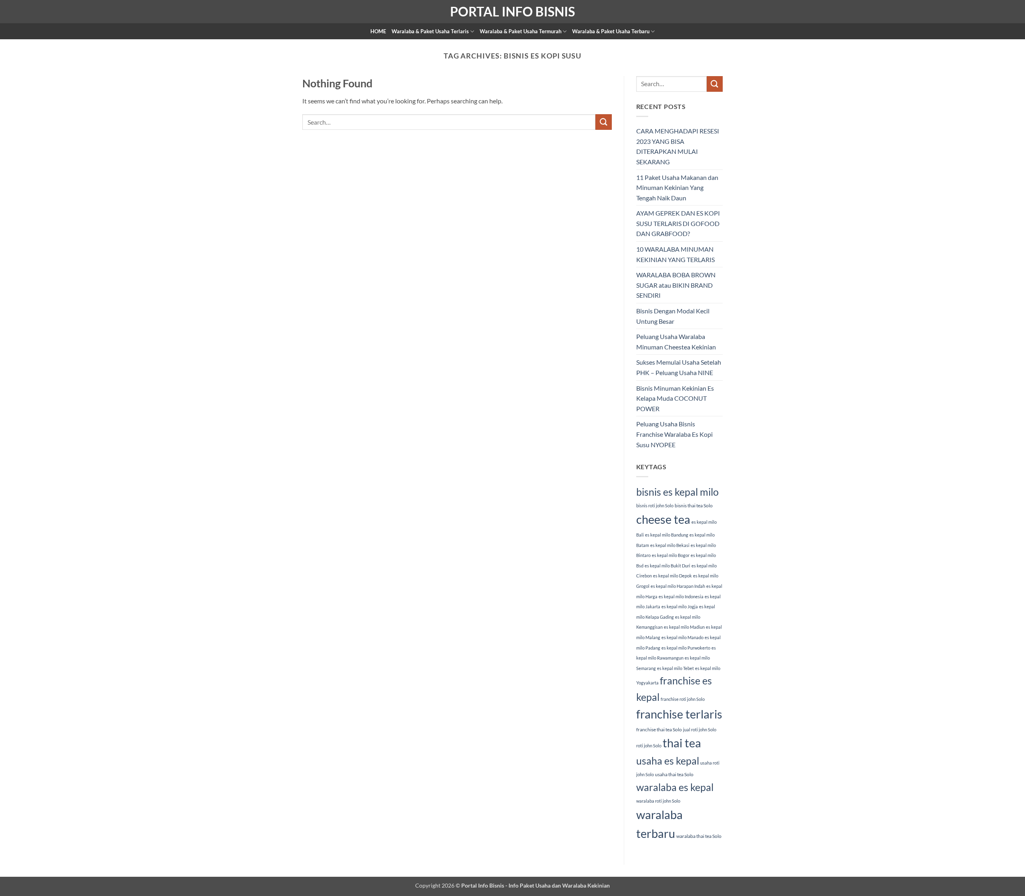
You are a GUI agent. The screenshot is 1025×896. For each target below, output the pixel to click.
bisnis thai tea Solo (694, 505)
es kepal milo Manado (682, 637)
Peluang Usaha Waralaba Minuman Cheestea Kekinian (676, 342)
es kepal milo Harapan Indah (678, 586)
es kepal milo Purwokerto (685, 647)
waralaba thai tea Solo (699, 836)
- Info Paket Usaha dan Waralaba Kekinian (557, 885)
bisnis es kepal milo (677, 492)
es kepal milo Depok (672, 575)
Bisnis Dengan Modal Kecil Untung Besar (672, 316)
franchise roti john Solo (683, 699)
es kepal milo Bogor (670, 555)
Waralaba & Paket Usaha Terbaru (610, 31)
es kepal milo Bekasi (669, 545)
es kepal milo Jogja (679, 606)
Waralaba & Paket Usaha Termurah (520, 31)
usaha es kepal (667, 761)
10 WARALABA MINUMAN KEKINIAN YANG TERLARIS (675, 254)
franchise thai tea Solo (659, 729)
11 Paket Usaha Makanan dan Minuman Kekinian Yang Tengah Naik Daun (677, 188)
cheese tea (663, 519)
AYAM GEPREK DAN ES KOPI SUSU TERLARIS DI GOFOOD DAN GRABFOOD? (678, 223)
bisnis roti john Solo (654, 505)
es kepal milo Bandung (666, 534)
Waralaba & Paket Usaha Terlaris (430, 31)
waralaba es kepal (674, 787)
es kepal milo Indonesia (681, 596)
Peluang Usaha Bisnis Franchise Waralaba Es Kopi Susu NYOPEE (674, 434)
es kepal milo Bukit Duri (667, 565)
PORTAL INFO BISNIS (512, 11)
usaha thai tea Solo (674, 774)
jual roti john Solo (699, 729)
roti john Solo (648, 745)
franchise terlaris (679, 714)
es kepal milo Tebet (675, 668)
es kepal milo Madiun (684, 627)
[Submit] (603, 122)
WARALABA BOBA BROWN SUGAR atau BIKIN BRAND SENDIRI (675, 285)
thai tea (682, 743)
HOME (378, 31)
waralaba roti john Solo (658, 800)
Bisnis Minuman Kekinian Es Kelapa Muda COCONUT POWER (675, 398)
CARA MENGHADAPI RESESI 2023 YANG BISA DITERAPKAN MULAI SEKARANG (677, 146)
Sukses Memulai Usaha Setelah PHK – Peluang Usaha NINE (678, 367)
